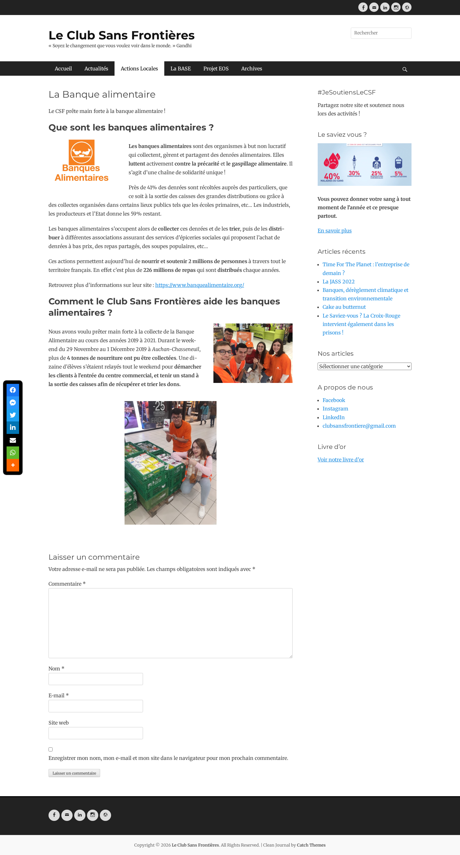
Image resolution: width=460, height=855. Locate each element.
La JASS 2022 (339, 281)
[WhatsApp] (13, 452)
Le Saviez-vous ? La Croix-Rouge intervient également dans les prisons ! (361, 324)
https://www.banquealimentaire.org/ (199, 285)
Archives (251, 68)
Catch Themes (311, 845)
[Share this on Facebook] (13, 390)
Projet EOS (216, 68)
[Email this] (13, 440)
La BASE (181, 68)
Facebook (334, 400)
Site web (59, 723)
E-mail (59, 695)
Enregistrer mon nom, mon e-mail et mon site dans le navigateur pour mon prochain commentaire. (168, 758)
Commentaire (67, 584)
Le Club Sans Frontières (122, 35)
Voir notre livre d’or (341, 459)
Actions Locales (139, 68)
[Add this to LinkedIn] (13, 427)
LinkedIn (334, 417)
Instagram (335, 408)
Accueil (63, 68)
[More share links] (13, 465)
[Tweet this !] (13, 415)
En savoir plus (335, 230)
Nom (56, 668)
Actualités (96, 68)
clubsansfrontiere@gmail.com (359, 426)
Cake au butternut (344, 307)
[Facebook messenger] (13, 402)
